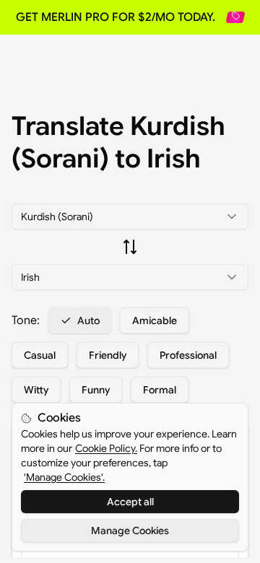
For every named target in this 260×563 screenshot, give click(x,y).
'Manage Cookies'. (64, 477)
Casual (40, 355)
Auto (88, 320)
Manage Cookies (130, 530)
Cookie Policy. (106, 448)
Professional (188, 355)
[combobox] (130, 217)
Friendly (107, 355)
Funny (96, 389)
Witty (36, 389)
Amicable (154, 320)
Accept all (130, 501)
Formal (159, 389)
